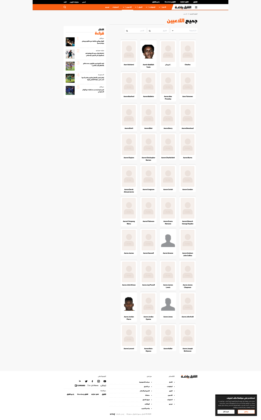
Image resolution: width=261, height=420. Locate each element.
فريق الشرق (146, 399)
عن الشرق (147, 386)
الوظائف (147, 404)
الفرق (140, 7)
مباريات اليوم (74, 2)
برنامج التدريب (145, 408)
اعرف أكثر (226, 412)
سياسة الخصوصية (144, 382)
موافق (246, 412)
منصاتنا (147, 395)
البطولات (152, 7)
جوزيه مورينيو (100, 50)
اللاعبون (129, 7)
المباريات (115, 7)
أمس (84, 2)
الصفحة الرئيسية (193, 14)
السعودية (101, 75)
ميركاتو (102, 38)
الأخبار (164, 7)
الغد (65, 2)
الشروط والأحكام (145, 391)
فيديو (107, 7)
